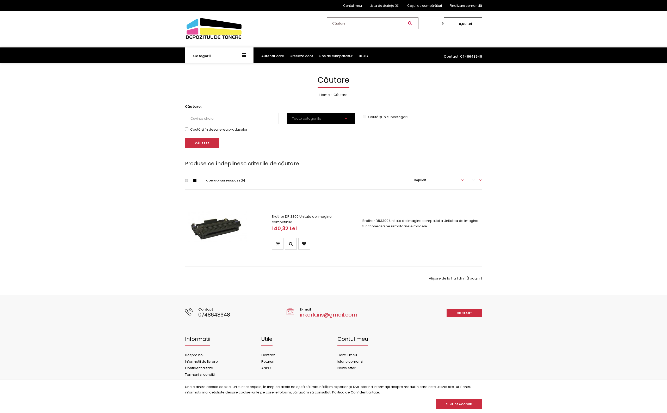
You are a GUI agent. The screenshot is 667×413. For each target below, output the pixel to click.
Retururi (267, 361)
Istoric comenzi (350, 361)
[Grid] (186, 180)
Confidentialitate (199, 368)
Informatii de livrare (201, 361)
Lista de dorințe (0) (384, 5)
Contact (464, 313)
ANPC (266, 368)
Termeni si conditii (200, 374)
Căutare (340, 94)
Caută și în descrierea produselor (219, 129)
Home (324, 94)
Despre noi (194, 355)
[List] (194, 180)
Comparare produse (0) (225, 180)
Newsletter (346, 368)
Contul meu (352, 5)
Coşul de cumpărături (424, 5)
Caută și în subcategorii (388, 116)
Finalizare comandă (466, 5)
